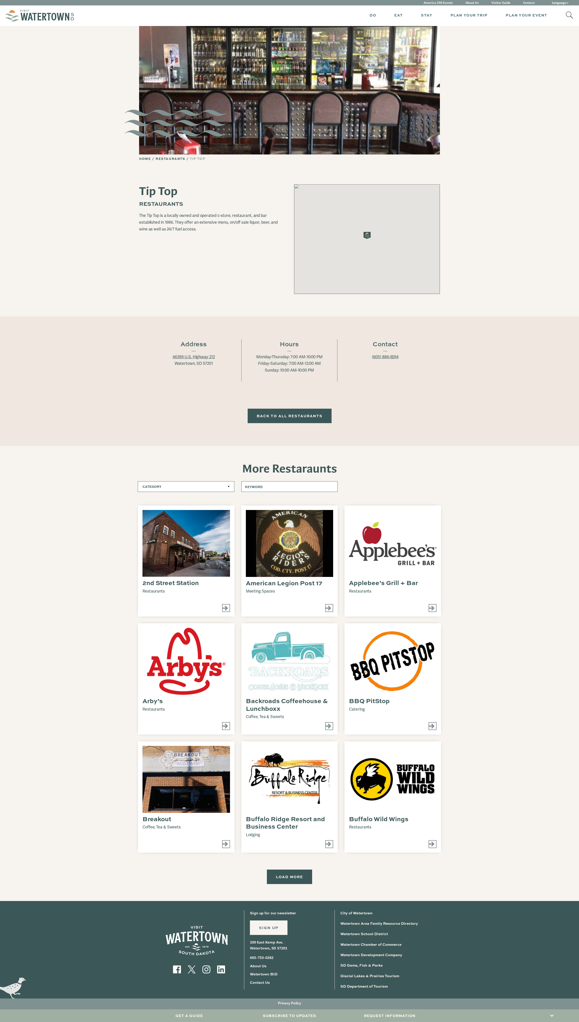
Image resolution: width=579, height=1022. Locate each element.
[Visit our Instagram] (206, 968)
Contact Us (260, 982)
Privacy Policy (289, 1003)
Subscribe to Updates (289, 1015)
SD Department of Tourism (364, 986)
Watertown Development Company (371, 954)
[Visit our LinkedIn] (221, 968)
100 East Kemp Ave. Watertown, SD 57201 (268, 945)
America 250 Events (438, 3)
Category (151, 486)
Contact (529, 3)
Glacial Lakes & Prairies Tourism (369, 975)
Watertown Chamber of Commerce (370, 944)
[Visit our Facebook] (177, 968)
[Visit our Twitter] (192, 968)
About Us (472, 3)
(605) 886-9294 (385, 356)
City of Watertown (356, 912)
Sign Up (268, 927)
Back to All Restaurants (290, 415)
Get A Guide (189, 1015)
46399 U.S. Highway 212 (194, 356)
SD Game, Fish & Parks (361, 965)
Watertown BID (264, 974)
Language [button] (559, 3)
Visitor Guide (500, 3)
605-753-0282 (261, 958)
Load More (289, 876)
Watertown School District (364, 933)
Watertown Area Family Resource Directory (379, 923)
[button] (373, 15)
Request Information (389, 1015)
